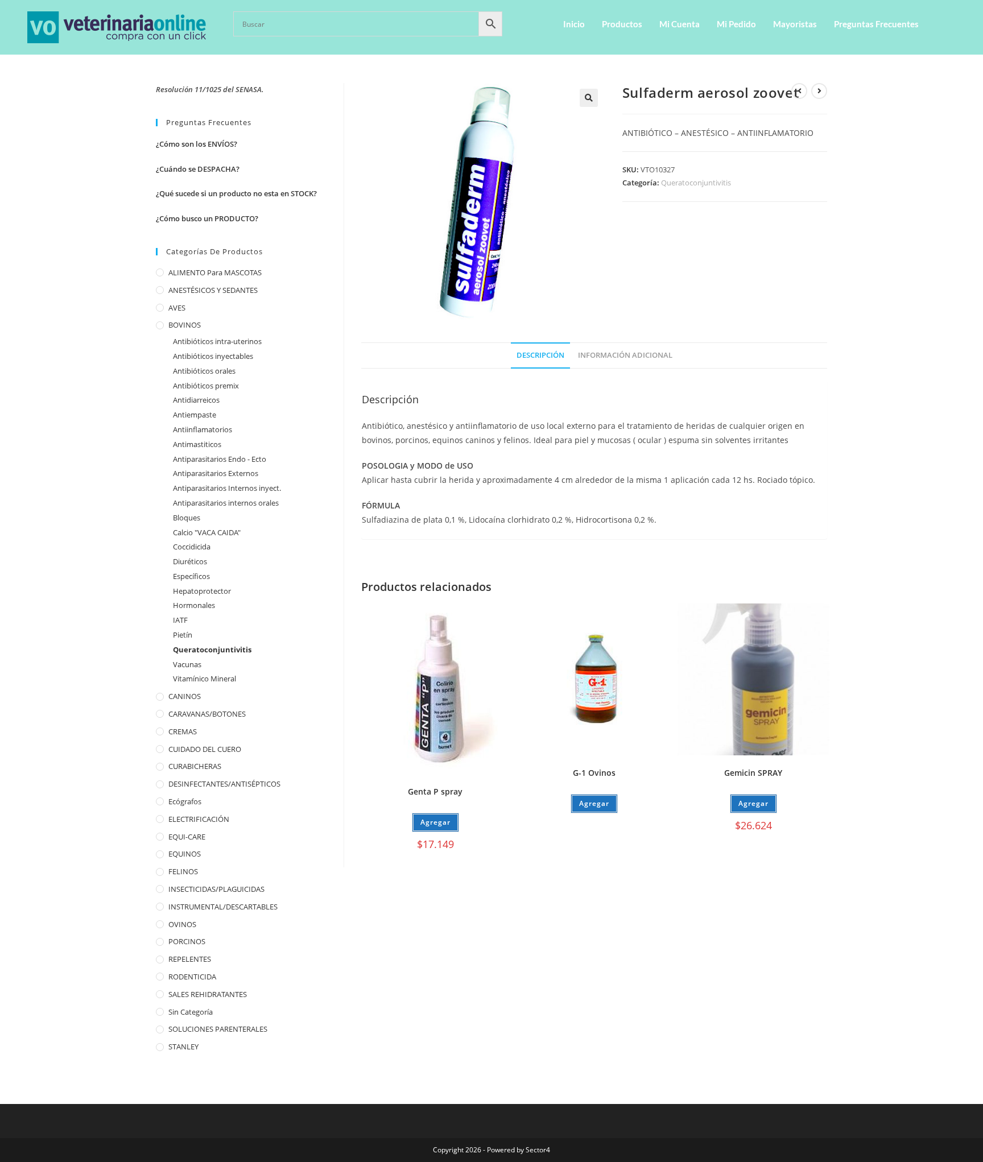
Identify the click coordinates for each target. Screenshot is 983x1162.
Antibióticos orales (204, 371)
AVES (176, 308)
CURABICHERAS (194, 766)
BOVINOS (184, 325)
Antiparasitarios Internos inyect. (227, 488)
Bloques (186, 517)
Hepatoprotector (202, 591)
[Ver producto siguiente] (819, 91)
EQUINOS (184, 854)
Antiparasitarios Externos (215, 473)
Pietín (182, 635)
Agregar (594, 803)
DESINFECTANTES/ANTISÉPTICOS (224, 784)
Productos (622, 24)
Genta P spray (435, 791)
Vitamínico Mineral (204, 678)
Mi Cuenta (679, 24)
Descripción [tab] (540, 355)
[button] (589, 98)
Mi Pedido (736, 24)
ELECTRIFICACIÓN (198, 819)
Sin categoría (190, 1012)
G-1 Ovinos (594, 772)
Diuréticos (190, 561)
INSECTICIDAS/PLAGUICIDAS (216, 889)
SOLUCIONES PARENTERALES (217, 1029)
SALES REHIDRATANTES (207, 994)
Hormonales (194, 605)
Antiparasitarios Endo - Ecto (219, 459)
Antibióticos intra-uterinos (217, 341)
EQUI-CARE (186, 837)
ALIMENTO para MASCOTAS (215, 272)
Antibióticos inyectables (213, 356)
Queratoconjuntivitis (696, 182)
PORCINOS (186, 941)
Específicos (191, 576)
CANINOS (184, 696)
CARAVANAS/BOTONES (207, 714)
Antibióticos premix (206, 386)
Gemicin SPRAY (753, 772)
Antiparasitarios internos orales (226, 503)
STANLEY (183, 1046)
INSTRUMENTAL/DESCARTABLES (223, 907)
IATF (180, 620)
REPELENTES (189, 959)
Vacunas (187, 664)
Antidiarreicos (196, 400)
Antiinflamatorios (202, 429)
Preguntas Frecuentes (876, 24)
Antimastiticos (197, 444)
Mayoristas (795, 24)
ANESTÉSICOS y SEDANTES (213, 290)
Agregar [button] (435, 822)
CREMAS (182, 731)
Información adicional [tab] (625, 355)
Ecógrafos (184, 801)
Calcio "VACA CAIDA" (207, 532)
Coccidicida (191, 546)
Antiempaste (194, 415)
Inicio (574, 24)
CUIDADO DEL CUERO (204, 749)
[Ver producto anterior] (799, 91)
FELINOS (183, 871)
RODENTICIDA (192, 976)
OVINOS (182, 924)
